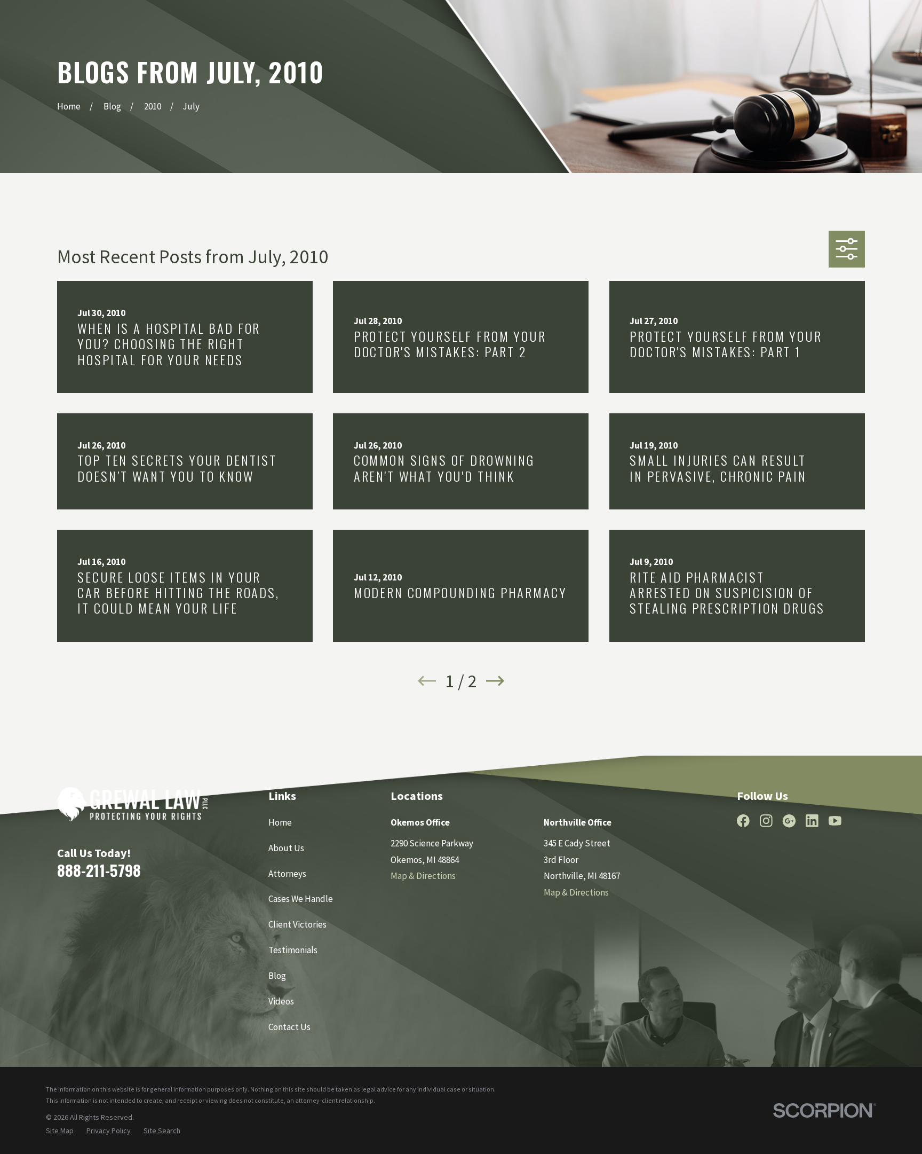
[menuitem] (60, 1131)
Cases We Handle (300, 899)
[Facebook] (743, 820)
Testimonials (292, 950)
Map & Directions (423, 876)
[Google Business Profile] (789, 820)
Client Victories (297, 924)
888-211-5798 (99, 870)
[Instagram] (766, 820)
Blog (277, 976)
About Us (286, 848)
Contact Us (289, 1027)
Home (280, 822)
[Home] (132, 804)
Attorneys (287, 874)
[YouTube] (835, 820)
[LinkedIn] (812, 820)
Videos (281, 1001)
